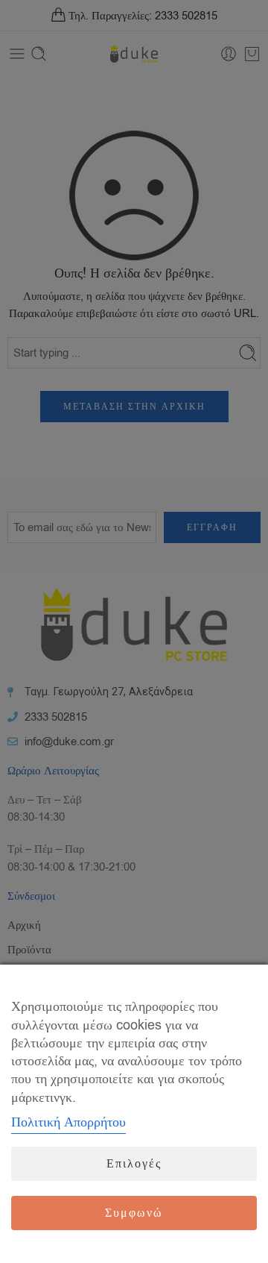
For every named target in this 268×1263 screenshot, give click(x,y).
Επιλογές (134, 1164)
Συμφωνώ (134, 1213)
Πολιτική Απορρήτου (68, 1122)
